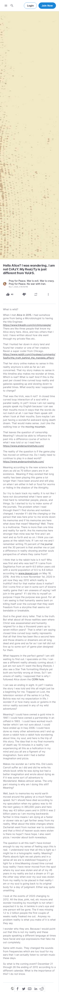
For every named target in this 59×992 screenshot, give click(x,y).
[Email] (30, 988)
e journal (47, 544)
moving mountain (35, 426)
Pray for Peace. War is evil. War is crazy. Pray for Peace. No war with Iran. (31, 282)
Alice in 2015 (23, 314)
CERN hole (37, 679)
